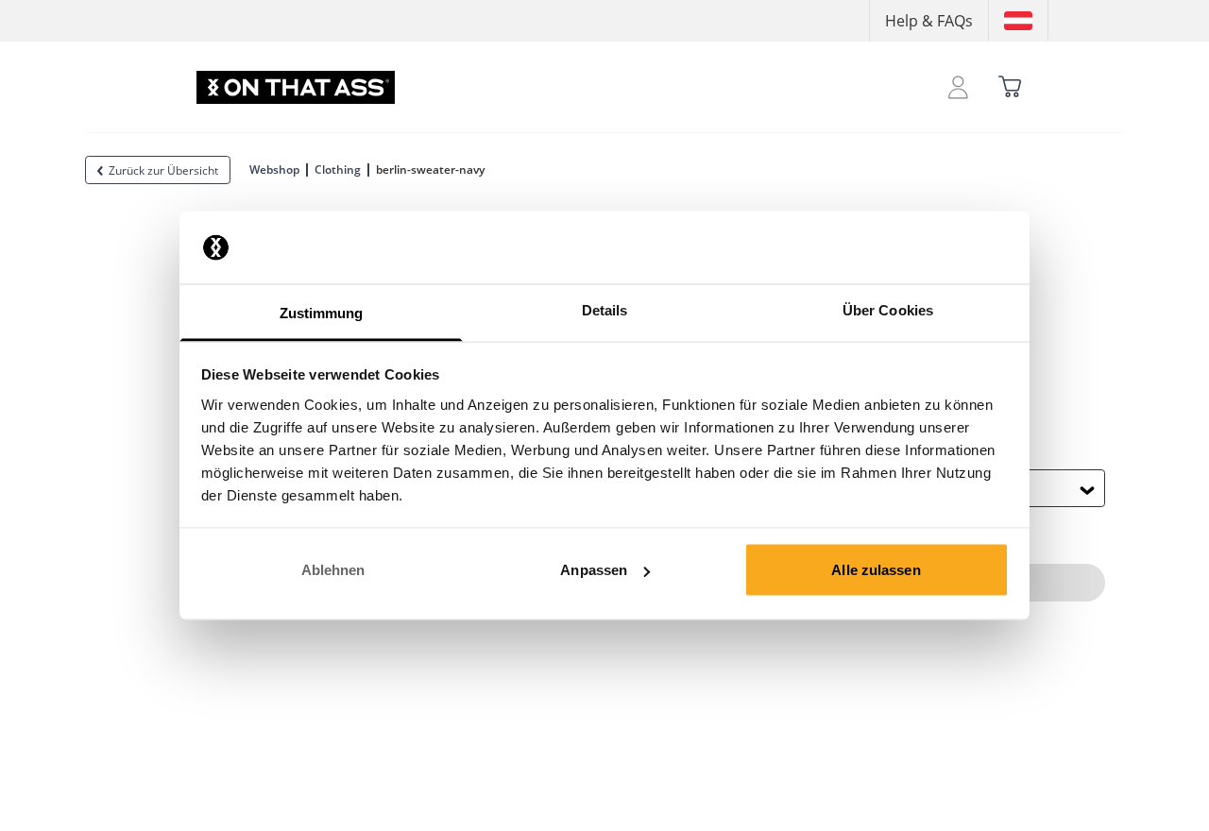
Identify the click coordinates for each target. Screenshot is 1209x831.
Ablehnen (333, 570)
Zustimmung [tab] (322, 312)
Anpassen (593, 570)
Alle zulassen (875, 570)
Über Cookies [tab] (888, 309)
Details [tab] (605, 309)
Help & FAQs (929, 20)
